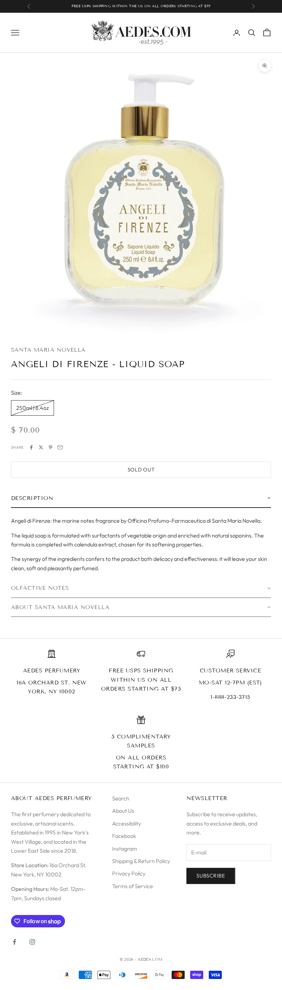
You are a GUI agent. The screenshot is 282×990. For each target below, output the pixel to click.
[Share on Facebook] (31, 447)
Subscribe (210, 875)
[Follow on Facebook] (14, 941)
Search (120, 798)
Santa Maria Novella (48, 350)
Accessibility (126, 823)
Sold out (141, 469)
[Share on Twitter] (41, 447)
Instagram (124, 848)
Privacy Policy (128, 873)
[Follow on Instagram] (32, 941)
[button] (141, 498)
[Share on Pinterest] (50, 447)
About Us (123, 810)
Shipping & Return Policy (141, 861)
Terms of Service (132, 886)
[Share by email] (60, 447)
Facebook (124, 835)
